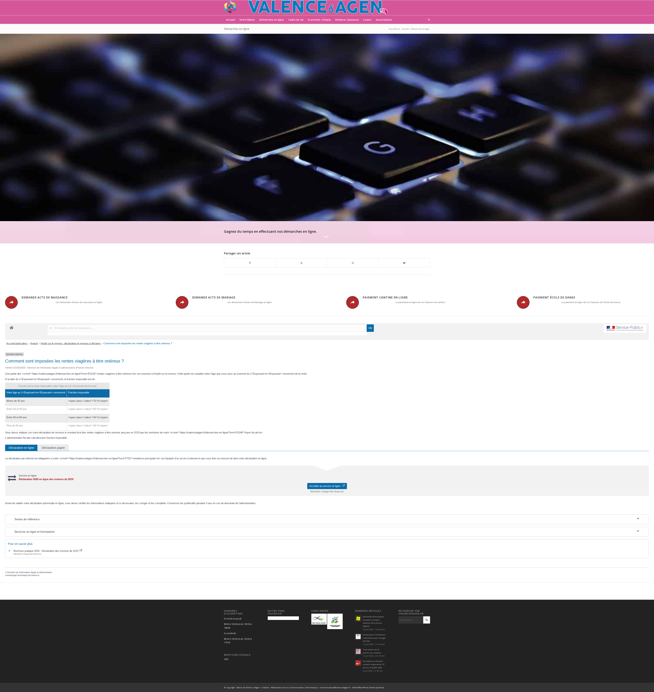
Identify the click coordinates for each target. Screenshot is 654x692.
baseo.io (35, 575)
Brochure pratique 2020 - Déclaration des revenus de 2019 (46, 550)
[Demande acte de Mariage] (182, 302)
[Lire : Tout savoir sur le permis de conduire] (358, 651)
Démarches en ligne (236, 29)
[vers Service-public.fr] (625, 328)
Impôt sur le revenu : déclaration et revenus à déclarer (71, 343)
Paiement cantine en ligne (385, 297)
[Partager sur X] (301, 262)
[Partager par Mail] (404, 262)
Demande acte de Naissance (44, 297)
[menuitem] (230, 19)
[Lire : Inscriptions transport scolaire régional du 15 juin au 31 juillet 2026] (358, 663)
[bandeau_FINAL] (306, 7)
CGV (226, 659)
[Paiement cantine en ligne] (352, 302)
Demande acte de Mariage (213, 297)
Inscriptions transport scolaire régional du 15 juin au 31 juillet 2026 (373, 664)
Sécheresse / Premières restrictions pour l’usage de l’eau (374, 637)
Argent (34, 343)
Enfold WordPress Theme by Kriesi (368, 687)
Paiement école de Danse (554, 297)
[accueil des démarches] (11, 327)
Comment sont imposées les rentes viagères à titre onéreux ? (138, 343)
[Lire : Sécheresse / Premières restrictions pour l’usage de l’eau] (358, 637)
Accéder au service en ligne (325, 486)
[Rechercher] (428, 19)
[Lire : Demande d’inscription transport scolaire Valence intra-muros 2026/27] (358, 619)
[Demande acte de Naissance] (11, 302)
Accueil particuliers (17, 343)
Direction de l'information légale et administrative (29, 572)
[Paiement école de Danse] (523, 302)
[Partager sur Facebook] (250, 262)
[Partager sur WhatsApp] (352, 262)
